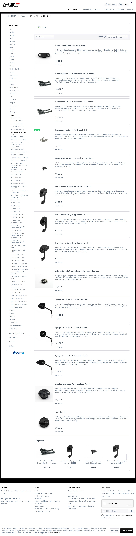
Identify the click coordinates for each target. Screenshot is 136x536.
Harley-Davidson (15, 69)
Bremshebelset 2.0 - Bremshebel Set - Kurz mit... (75, 73)
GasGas (12, 63)
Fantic (12, 60)
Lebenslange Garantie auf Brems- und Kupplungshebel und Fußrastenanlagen (82, 500)
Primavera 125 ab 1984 (18, 260)
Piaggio (12, 103)
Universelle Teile (15, 325)
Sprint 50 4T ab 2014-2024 (18, 290)
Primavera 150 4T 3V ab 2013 (19, 266)
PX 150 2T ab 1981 (16, 230)
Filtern (41, 37)
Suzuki (12, 109)
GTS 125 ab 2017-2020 (17, 137)
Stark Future (14, 106)
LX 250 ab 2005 (15, 211)
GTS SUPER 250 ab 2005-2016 (19, 152)
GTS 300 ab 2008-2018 (17, 155)
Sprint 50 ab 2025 (16, 293)
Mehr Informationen (55, 533)
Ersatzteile (13, 322)
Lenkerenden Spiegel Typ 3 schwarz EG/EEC (73, 215)
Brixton (12, 44)
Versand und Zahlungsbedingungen (47, 501)
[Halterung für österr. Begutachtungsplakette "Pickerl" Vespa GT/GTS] (44, 168)
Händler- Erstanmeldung (43, 493)
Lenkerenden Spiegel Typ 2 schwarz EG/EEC (73, 186)
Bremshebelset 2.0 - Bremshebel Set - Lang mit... (75, 102)
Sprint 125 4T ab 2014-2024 (19, 296)
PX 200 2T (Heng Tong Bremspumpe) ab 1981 (17, 242)
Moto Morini (14, 90)
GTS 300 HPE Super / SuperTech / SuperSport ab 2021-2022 (19, 165)
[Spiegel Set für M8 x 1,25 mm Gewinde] (44, 309)
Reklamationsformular (42, 511)
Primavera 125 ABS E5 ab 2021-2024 (18, 273)
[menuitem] (110, 4)
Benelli (12, 35)
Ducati (12, 57)
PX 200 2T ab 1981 (16, 238)
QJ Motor (13, 100)
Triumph (13, 112)
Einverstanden (127, 531)
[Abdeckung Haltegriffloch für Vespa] (44, 55)
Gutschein (13, 328)
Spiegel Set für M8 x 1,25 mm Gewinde (71, 299)
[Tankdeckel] (44, 422)
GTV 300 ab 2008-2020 (17, 183)
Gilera (12, 66)
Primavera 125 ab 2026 (18, 281)
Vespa (12, 115)
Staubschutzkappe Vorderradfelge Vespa (72, 384)
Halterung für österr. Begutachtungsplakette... (75, 158)
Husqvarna (13, 75)
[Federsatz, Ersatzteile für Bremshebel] (44, 140)
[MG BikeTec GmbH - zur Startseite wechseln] (11, 5)
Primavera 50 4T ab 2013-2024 (18, 251)
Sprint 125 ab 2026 (16, 307)
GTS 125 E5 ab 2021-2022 (18, 140)
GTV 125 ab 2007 (16, 177)
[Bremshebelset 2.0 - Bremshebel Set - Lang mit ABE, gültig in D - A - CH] (44, 112)
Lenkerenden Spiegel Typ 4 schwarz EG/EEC (73, 243)
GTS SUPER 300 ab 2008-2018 (19, 158)
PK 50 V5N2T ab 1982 (17, 217)
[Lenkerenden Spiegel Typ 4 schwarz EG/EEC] (44, 253)
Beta (11, 38)
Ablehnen (114, 531)
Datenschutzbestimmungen (122, 515)
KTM (11, 81)
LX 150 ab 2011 (15, 209)
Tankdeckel (60, 412)
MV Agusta (13, 94)
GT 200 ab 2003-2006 (17, 126)
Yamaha (12, 310)
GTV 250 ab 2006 (16, 180)
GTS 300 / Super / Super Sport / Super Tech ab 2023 (19, 171)
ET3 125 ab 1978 (16, 118)
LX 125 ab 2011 (15, 203)
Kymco (12, 84)
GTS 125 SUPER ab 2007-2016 (18, 133)
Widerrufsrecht (40, 506)
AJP (11, 29)
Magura (12, 319)
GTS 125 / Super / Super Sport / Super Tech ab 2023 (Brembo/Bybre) (19, 144)
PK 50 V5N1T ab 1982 (17, 214)
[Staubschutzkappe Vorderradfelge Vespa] (44, 394)
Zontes (12, 313)
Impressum (72, 509)
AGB (69, 504)
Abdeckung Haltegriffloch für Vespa (70, 45)
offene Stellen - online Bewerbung (47, 509)
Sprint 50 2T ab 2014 (17, 287)
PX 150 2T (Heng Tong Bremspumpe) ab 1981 (17, 234)
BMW (11, 47)
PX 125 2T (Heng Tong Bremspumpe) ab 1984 (17, 226)
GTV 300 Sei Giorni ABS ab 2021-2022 (18, 187)
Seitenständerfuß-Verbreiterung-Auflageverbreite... (77, 271)
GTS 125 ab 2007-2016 (17, 129)
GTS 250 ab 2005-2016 (17, 149)
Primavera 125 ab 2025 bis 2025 (19, 277)
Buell (11, 50)
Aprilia (12, 32)
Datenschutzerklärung (76, 491)
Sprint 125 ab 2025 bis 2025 (19, 304)
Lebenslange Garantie (16, 333)
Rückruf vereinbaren (42, 496)
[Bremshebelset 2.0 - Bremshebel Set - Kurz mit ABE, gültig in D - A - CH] (44, 83)
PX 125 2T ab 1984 (16, 223)
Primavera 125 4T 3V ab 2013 (19, 263)
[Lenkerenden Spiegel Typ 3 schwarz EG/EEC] (44, 224)
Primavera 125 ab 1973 (18, 258)
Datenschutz (39, 504)
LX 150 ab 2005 (15, 206)
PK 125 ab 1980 (15, 220)
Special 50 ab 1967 (16, 284)
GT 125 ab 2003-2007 (17, 124)
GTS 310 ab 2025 (16, 174)
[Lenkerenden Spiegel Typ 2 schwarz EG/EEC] (44, 196)
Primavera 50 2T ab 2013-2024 (18, 246)
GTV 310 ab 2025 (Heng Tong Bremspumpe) (19, 196)
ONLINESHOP (13, 25)
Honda (12, 72)
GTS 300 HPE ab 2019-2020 (19, 160)
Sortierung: (102, 37)
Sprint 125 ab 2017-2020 (18, 298)
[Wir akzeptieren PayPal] (19, 352)
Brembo (12, 316)
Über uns (12, 342)
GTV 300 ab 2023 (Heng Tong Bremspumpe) (19, 191)
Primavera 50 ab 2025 (17, 255)
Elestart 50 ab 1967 (16, 121)
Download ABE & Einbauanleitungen (81, 506)
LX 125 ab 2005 (15, 200)
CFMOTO (13, 54)
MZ (11, 97)
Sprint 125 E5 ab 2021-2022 (19, 301)
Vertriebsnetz (13, 337)
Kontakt (11, 346)
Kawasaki (13, 78)
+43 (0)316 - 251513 (10, 498)
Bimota (12, 41)
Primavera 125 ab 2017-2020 (19, 269)
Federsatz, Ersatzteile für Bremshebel (71, 130)
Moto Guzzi (14, 87)
